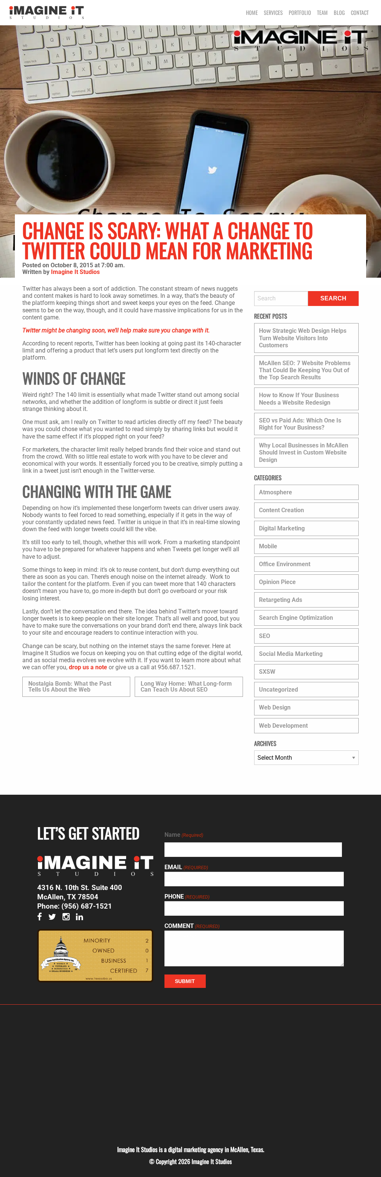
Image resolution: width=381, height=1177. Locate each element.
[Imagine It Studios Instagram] (68, 917)
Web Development (283, 725)
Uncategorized (278, 689)
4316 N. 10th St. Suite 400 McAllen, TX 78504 (79, 892)
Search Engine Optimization (296, 617)
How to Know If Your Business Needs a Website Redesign (299, 399)
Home (252, 12)
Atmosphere (275, 492)
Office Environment (284, 564)
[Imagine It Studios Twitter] (54, 917)
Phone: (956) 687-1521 (74, 906)
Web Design (275, 707)
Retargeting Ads (280, 599)
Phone (186, 897)
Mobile (268, 546)
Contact (360, 12)
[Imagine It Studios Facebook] (42, 917)
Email (186, 867)
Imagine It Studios (75, 271)
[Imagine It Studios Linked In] (81, 917)
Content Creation (281, 510)
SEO (264, 635)
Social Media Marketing (291, 653)
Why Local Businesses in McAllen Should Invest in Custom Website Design (303, 452)
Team (322, 12)
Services (273, 12)
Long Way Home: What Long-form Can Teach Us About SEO (186, 686)
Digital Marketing (282, 528)
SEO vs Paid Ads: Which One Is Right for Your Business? (300, 424)
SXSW (267, 671)
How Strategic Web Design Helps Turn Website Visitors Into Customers (302, 337)
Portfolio (300, 12)
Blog (339, 12)
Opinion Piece (277, 582)
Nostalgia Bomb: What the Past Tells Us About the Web (69, 686)
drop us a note (88, 667)
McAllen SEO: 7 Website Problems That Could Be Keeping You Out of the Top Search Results (304, 370)
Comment (192, 926)
